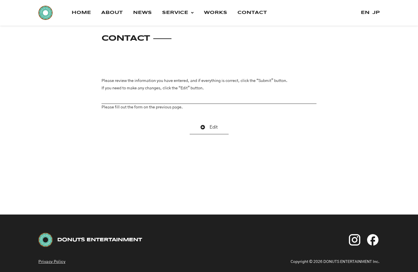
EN (365, 13)
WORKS (215, 13)
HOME (81, 13)
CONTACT (252, 13)
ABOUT (112, 13)
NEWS (142, 13)
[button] (178, 12)
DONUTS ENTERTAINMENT (99, 239)
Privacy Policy (51, 262)
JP (376, 13)
